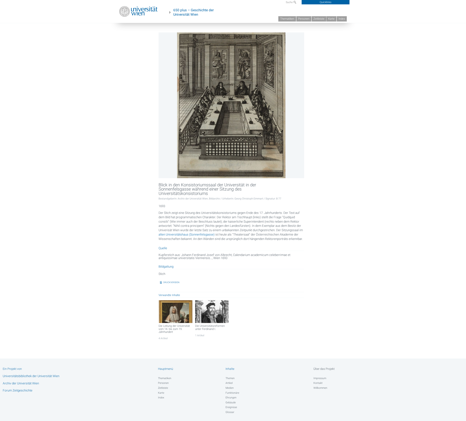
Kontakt (318, 382)
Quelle (163, 248)
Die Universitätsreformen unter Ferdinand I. (210, 327)
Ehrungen (231, 397)
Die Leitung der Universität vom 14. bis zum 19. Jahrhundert (174, 329)
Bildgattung (166, 266)
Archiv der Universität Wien (21, 383)
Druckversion (171, 282)
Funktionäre (232, 392)
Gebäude (231, 402)
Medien (230, 387)
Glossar (230, 412)
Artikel (229, 382)
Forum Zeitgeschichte (17, 390)
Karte (331, 18)
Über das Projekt (324, 369)
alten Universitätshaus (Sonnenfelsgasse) (187, 234)
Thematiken (287, 18)
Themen (230, 378)
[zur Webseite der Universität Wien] (138, 11)
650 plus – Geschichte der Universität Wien (193, 12)
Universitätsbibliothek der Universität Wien (31, 376)
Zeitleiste (318, 18)
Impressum (319, 378)
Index (342, 18)
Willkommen (320, 387)
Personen (303, 18)
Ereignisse (231, 407)
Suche (289, 2)
